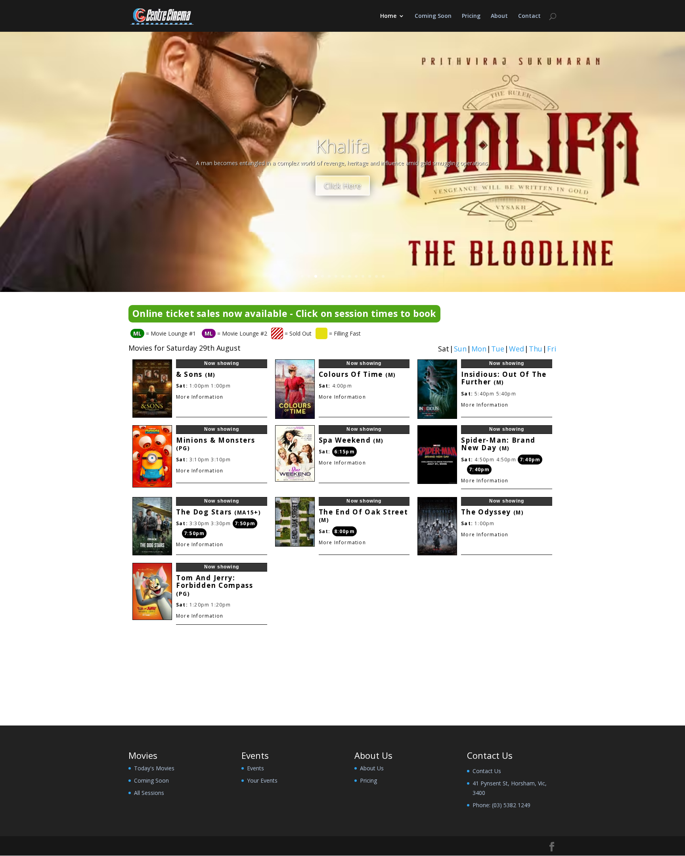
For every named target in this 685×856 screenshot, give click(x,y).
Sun (460, 348)
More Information (199, 396)
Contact (529, 16)
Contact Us (487, 771)
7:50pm (245, 523)
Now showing (221, 363)
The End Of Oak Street (363, 515)
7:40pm (530, 459)
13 (383, 276)
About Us (372, 768)
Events (255, 768)
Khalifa (342, 141)
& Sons (196, 374)
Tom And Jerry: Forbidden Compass (214, 585)
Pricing (471, 16)
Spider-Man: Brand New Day (498, 444)
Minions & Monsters (215, 444)
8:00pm (344, 531)
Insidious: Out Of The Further (504, 378)
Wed (516, 348)
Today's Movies (154, 768)
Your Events (262, 780)
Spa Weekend (351, 440)
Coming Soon (433, 16)
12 (376, 276)
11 (369, 276)
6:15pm (344, 451)
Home (388, 16)
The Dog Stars (218, 511)
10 (363, 276)
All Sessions (149, 793)
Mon (478, 348)
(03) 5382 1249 (511, 805)
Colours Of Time (357, 374)
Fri (551, 348)
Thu (535, 348)
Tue (497, 348)
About (499, 16)
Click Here (342, 181)
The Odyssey (492, 511)
